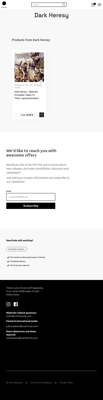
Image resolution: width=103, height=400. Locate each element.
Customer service (16, 249)
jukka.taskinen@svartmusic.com (22, 326)
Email (8, 191)
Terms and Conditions (41, 382)
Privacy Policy (66, 382)
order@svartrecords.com (18, 316)
